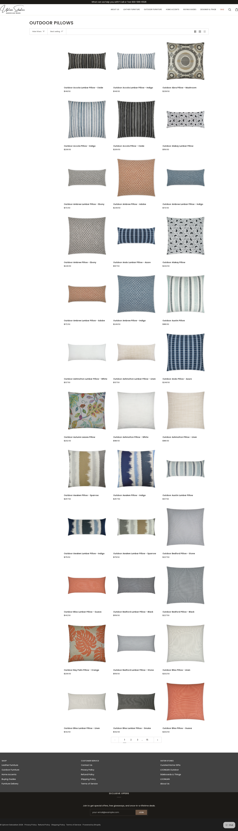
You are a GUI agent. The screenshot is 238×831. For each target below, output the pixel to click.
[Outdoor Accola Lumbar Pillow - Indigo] (136, 61)
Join (141, 812)
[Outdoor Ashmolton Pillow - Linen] (186, 411)
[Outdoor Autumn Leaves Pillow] (87, 411)
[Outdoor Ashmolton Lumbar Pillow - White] (87, 352)
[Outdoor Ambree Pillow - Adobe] (136, 178)
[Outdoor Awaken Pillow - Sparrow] (87, 469)
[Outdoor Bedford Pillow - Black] (186, 585)
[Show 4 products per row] (205, 31)
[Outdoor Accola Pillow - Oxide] (136, 119)
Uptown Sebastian (10, 824)
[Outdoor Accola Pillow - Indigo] (87, 119)
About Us (164, 783)
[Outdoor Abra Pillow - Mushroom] (186, 61)
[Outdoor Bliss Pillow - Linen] (186, 643)
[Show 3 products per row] (200, 31)
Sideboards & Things (170, 774)
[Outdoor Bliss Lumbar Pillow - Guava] (87, 585)
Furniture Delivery (10, 783)
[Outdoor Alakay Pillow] (186, 236)
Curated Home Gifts (170, 765)
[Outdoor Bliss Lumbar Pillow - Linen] (87, 702)
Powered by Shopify (92, 824)
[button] (131, 9)
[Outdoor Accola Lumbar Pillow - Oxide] (87, 61)
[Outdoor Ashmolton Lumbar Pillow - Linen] (136, 352)
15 (147, 739)
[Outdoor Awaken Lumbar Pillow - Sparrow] (136, 527)
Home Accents (9, 774)
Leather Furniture (10, 765)
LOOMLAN (165, 779)
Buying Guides (9, 779)
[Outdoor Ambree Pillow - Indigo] (136, 294)
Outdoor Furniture (10, 769)
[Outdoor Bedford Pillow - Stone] (186, 527)
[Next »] (158, 740)
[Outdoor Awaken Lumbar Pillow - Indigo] (87, 527)
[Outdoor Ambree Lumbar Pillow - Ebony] (87, 178)
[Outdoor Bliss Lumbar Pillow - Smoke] (136, 702)
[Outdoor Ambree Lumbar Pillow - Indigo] (186, 178)
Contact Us (86, 765)
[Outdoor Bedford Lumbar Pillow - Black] (136, 585)
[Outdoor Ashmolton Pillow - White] (136, 411)
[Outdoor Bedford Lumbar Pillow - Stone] (136, 643)
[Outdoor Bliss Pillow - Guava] (186, 702)
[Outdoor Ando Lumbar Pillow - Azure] (136, 236)
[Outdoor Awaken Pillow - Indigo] (136, 469)
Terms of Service (89, 783)
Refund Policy (87, 774)
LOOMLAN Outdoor (169, 769)
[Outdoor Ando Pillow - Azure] (186, 352)
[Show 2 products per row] (195, 31)
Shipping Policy (88, 779)
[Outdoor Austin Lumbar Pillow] (186, 469)
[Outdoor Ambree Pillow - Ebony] (87, 236)
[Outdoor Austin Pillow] (186, 294)
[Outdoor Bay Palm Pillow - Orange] (87, 643)
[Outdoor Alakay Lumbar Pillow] (186, 119)
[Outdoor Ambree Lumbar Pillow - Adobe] (87, 294)
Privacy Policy (87, 769)
